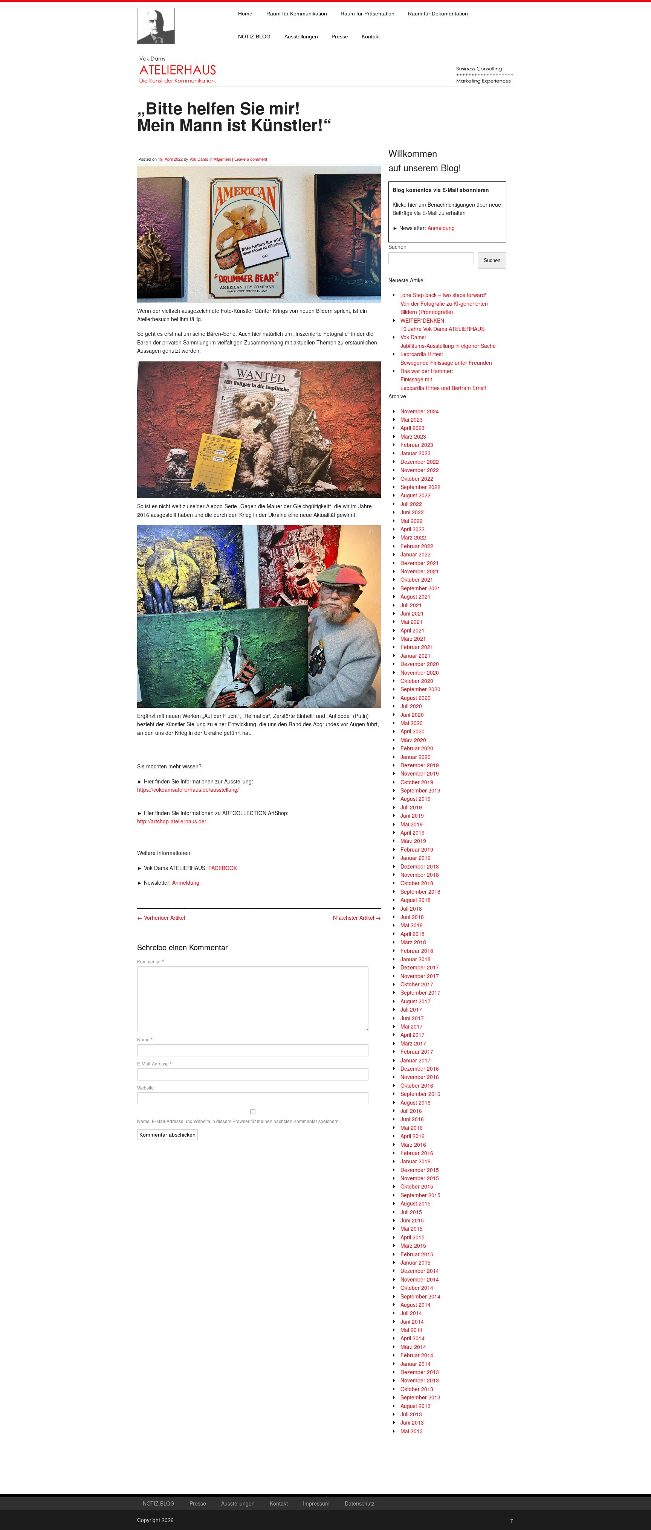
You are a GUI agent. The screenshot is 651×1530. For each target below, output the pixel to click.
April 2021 (412, 630)
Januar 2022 (415, 554)
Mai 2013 (411, 1431)
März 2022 (413, 537)
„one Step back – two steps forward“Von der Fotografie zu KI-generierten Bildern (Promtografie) (444, 303)
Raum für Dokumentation (438, 14)
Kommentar (150, 961)
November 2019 (419, 773)
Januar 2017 (415, 1060)
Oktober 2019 (416, 782)
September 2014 (420, 1296)
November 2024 (419, 411)
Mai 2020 (411, 723)
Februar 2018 (416, 950)
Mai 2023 (411, 419)
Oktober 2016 (416, 1085)
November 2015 (419, 1178)
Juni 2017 (412, 1018)
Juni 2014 (412, 1321)
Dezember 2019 (419, 765)
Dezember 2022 (419, 461)
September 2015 (420, 1195)
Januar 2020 (415, 756)
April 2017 (412, 1034)
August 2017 (415, 1001)
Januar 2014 (415, 1363)
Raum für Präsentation (367, 14)
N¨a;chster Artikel (357, 917)
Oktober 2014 (416, 1287)
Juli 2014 (411, 1313)
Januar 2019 (415, 857)
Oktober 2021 (416, 579)
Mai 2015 (411, 1228)
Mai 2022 (411, 520)
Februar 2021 (416, 647)
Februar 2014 (416, 1355)
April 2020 (412, 731)
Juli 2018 (411, 908)
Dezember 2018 (419, 866)
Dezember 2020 (419, 663)
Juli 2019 (411, 807)
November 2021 (419, 571)
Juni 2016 (412, 1119)
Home (245, 14)
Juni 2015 (412, 1220)
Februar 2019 (416, 849)
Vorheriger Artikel (161, 917)
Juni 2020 (412, 714)
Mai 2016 (411, 1127)
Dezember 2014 (419, 1270)
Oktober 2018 (416, 883)
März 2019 (413, 840)
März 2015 (413, 1245)
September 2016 (420, 1093)
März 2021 (413, 638)
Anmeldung (185, 882)
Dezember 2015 (419, 1169)
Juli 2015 (411, 1212)
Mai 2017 (411, 1026)
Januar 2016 (415, 1161)
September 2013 (420, 1397)
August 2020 (415, 697)
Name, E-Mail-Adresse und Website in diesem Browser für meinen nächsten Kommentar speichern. (238, 1121)
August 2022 (415, 495)
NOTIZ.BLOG (254, 37)
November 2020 (419, 672)
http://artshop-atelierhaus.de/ (171, 821)
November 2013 (419, 1380)
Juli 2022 (411, 503)
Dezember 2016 (419, 1068)
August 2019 (415, 798)
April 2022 (412, 529)
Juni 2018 (412, 916)
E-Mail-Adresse (154, 1063)
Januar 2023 (415, 453)
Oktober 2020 (416, 680)
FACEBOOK (222, 868)
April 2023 (412, 427)
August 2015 (415, 1203)
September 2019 (420, 790)
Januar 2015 (415, 1262)
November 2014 (419, 1279)
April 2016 (412, 1136)
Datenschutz (359, 1503)
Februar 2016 (416, 1153)
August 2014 (415, 1304)
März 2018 (413, 942)
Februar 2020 (416, 748)
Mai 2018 (411, 925)
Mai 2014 (411, 1329)
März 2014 (413, 1346)
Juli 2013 (411, 1414)
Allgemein (222, 159)
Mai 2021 (411, 621)
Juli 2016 (411, 1110)
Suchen (397, 246)
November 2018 (419, 874)
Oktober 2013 (416, 1389)
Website (145, 1087)
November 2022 (419, 470)
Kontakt (371, 37)
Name (145, 1039)
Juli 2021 (411, 605)
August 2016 (415, 1102)
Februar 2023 (416, 444)
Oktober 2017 (416, 984)
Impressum (316, 1503)
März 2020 (413, 740)
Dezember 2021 (419, 563)
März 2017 (413, 1043)
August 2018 (415, 900)
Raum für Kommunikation (296, 14)
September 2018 (420, 891)
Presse (340, 37)
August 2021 (415, 596)
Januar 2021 (415, 655)
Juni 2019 (412, 815)
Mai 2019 (411, 824)
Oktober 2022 (416, 478)
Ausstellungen (301, 37)
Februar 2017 (416, 1051)
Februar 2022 (416, 546)
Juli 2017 (411, 1009)
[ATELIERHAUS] (156, 51)
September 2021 (420, 588)
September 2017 (420, 992)
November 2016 (419, 1076)
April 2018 (412, 933)
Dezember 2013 (419, 1372)
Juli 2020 (411, 706)
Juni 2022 (412, 512)
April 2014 (412, 1338)
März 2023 (413, 436)
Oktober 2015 (416, 1186)
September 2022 (420, 487)
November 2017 (419, 976)
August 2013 (415, 1406)
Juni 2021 (412, 613)
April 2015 (412, 1237)
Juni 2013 (412, 1422)
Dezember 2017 (419, 967)
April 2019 (412, 832)
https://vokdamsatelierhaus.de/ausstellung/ (188, 789)
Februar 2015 (416, 1254)
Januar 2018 (415, 959)
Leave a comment (250, 159)
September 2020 (420, 689)
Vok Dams (198, 159)
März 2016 (413, 1144)
